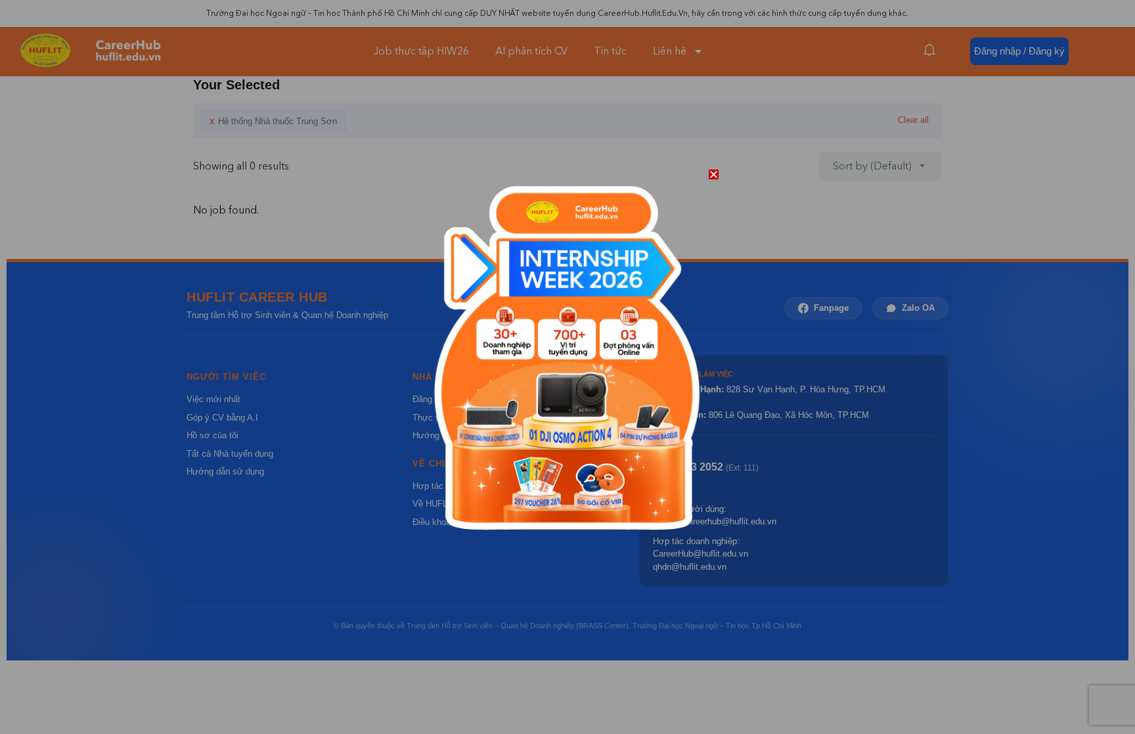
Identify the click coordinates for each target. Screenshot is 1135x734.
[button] (714, 174)
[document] (567, 367)
